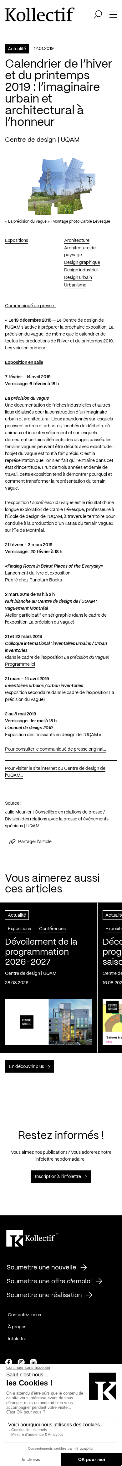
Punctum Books (45, 580)
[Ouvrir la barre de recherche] (98, 14)
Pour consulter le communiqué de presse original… (55, 749)
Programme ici (20, 664)
